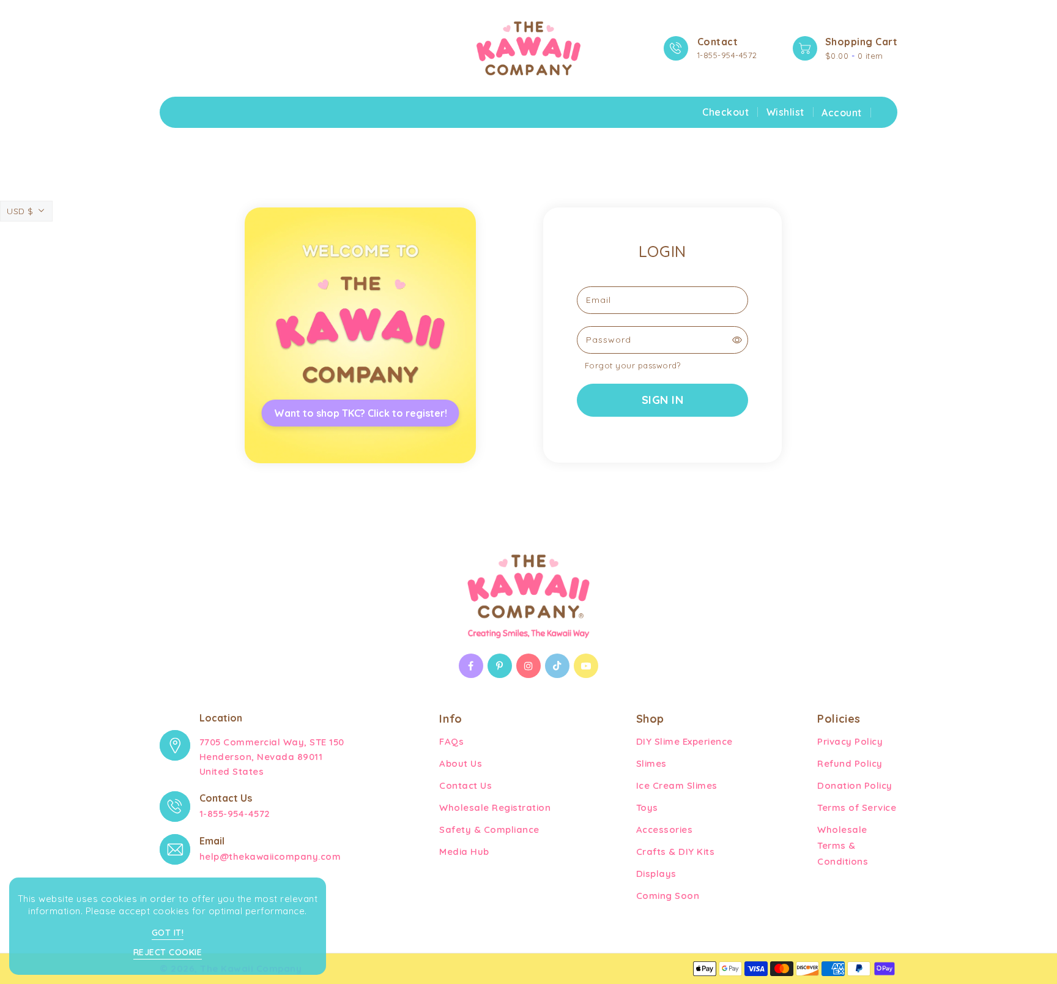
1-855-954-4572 (727, 55)
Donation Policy (854, 785)
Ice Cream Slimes (677, 785)
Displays (656, 873)
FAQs (451, 741)
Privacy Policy (850, 741)
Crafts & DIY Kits (675, 851)
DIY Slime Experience (684, 741)
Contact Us (465, 785)
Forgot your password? (633, 365)
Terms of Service (856, 807)
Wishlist (785, 112)
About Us (460, 763)
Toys (647, 807)
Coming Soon (668, 895)
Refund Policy (850, 763)
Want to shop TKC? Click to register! (360, 413)
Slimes (651, 763)
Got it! (168, 932)
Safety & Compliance (489, 829)
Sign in (663, 400)
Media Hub (464, 851)
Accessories (664, 829)
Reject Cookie (167, 952)
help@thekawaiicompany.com (270, 856)
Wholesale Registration (495, 807)
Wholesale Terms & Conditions (842, 845)
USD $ (20, 211)
